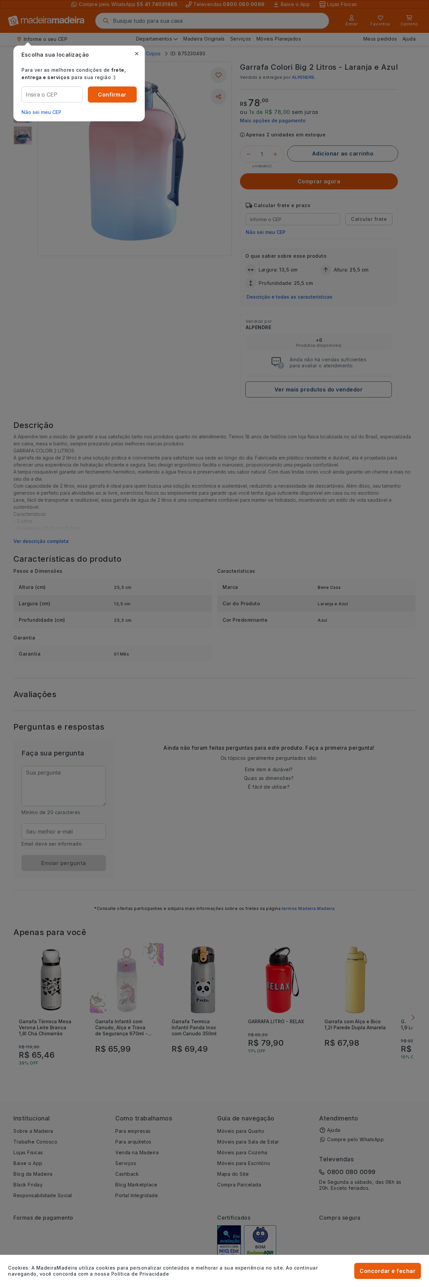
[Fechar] (137, 54)
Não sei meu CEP (41, 112)
